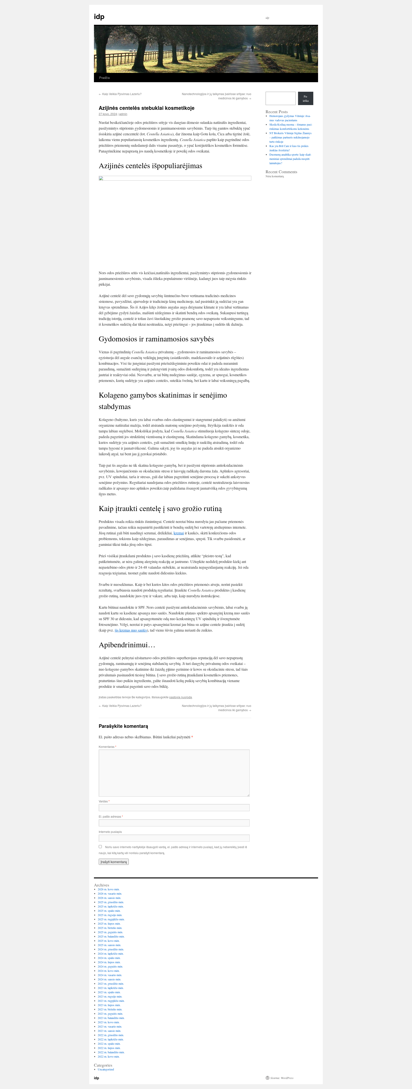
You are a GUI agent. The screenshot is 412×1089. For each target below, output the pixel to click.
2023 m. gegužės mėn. (110, 1013)
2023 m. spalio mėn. (109, 992)
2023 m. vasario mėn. (110, 1026)
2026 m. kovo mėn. (109, 889)
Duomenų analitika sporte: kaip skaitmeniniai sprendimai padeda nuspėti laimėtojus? (290, 158)
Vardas (104, 801)
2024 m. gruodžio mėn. (111, 949)
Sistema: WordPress (282, 1078)
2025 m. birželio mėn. (110, 928)
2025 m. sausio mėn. (109, 945)
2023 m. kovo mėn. (109, 1022)
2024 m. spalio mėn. (109, 958)
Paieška (306, 98)
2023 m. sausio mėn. (109, 1031)
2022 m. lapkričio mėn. (111, 1039)
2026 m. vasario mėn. (110, 893)
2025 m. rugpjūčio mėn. (111, 919)
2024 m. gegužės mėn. (110, 966)
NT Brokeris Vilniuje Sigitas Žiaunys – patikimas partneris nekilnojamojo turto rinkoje (290, 137)
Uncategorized (106, 1069)
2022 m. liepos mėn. (109, 1048)
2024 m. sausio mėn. (109, 979)
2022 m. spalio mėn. (109, 1043)
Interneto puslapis (110, 832)
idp (99, 16)
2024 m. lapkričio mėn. (111, 953)
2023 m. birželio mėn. (110, 1009)
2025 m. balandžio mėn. (111, 936)
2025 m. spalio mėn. (109, 910)
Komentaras (107, 747)
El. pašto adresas (111, 816)
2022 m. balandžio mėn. (111, 1052)
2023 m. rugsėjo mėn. (110, 996)
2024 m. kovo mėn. (109, 971)
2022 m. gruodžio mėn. (111, 1035)
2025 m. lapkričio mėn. (111, 906)
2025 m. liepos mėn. (109, 923)
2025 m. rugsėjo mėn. (110, 915)
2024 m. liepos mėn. (109, 962)
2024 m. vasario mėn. (110, 975)
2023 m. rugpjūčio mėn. (111, 1001)
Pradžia (104, 77)
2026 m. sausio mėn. (109, 898)
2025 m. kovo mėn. (109, 940)
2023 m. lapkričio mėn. (111, 988)
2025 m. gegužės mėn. (110, 932)
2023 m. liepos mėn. (109, 1005)
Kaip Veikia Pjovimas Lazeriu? (120, 94)
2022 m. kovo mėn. (109, 1056)
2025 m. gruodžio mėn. (111, 902)
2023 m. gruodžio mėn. (111, 983)
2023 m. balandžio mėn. (111, 1018)
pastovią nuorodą (180, 697)
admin (123, 114)
